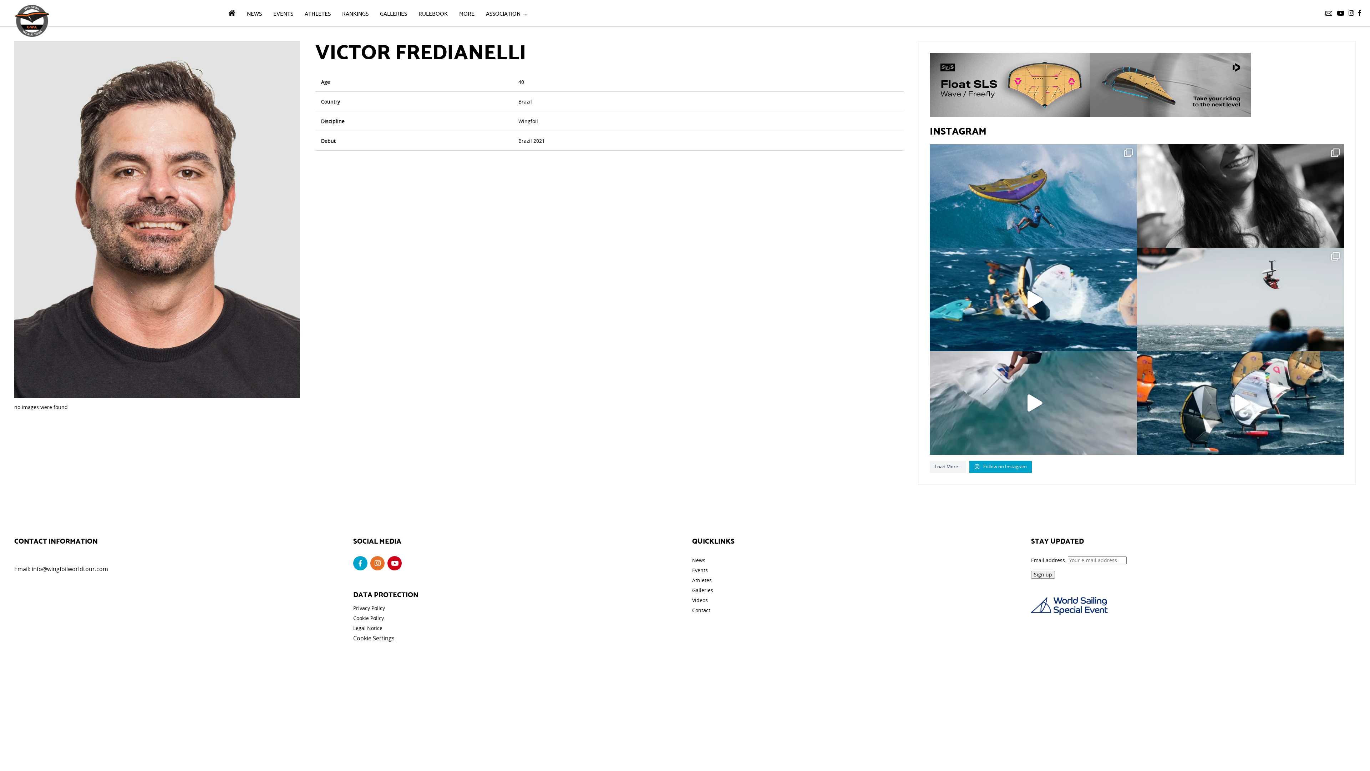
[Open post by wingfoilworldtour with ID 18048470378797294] (1240, 196)
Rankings (355, 13)
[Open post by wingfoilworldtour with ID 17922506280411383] (1033, 196)
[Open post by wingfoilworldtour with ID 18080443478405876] (1240, 299)
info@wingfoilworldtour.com (70, 569)
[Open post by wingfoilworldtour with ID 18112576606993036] (1033, 403)
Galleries (393, 13)
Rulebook (433, 13)
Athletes (318, 13)
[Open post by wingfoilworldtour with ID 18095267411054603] (1240, 403)
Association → (507, 13)
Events (283, 13)
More (467, 13)
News (254, 13)
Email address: (1049, 560)
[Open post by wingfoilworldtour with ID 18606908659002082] (1033, 299)
